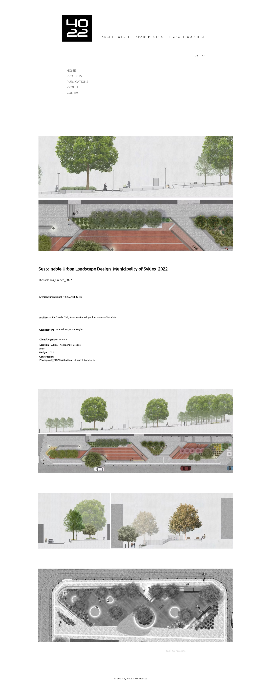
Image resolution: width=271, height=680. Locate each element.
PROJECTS (74, 76)
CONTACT (74, 92)
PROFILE (73, 87)
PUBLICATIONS (77, 81)
